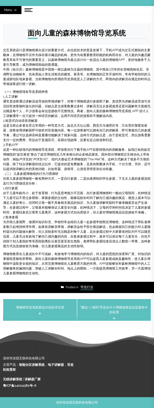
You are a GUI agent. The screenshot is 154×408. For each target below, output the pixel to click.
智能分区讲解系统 (32, 365)
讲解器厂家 (33, 379)
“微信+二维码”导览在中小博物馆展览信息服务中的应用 (114, 309)
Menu (8, 10)
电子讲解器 (56, 365)
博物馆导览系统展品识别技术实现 (40, 307)
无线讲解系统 (12, 379)
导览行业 (86, 287)
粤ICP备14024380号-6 (19, 385)
